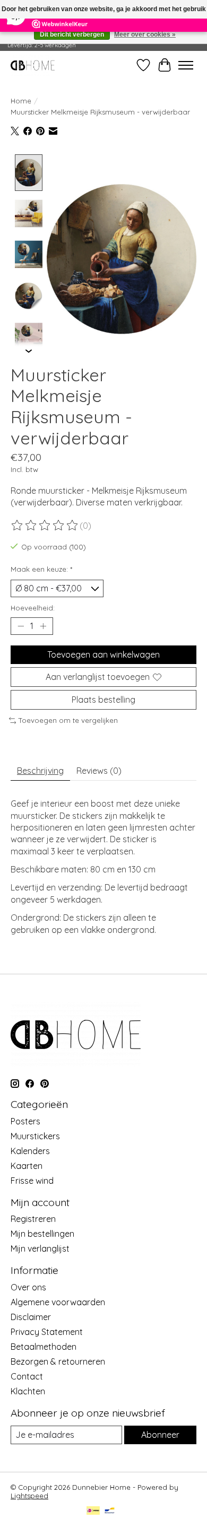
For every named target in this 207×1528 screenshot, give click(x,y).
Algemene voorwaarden (58, 1302)
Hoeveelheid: (33, 608)
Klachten (28, 1391)
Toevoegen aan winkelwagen (103, 654)
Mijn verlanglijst (40, 1248)
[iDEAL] (93, 1511)
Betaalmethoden (43, 1346)
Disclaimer (31, 1317)
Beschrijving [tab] (40, 770)
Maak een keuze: (41, 569)
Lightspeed (29, 1495)
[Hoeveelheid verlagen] (21, 626)
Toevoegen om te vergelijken (68, 720)
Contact (27, 1376)
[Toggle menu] (185, 65)
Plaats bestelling (103, 699)
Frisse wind (32, 1180)
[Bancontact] (109, 1511)
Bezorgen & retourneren (58, 1361)
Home (21, 101)
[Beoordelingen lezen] (45, 525)
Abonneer (160, 1434)
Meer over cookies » (145, 34)
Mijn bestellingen (42, 1233)
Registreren (33, 1218)
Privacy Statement (47, 1331)
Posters (25, 1121)
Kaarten (26, 1165)
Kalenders (30, 1151)
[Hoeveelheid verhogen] (43, 626)
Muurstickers (35, 1136)
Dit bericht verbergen (72, 34)
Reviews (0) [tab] (99, 770)
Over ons (28, 1287)
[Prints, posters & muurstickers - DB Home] (33, 65)
